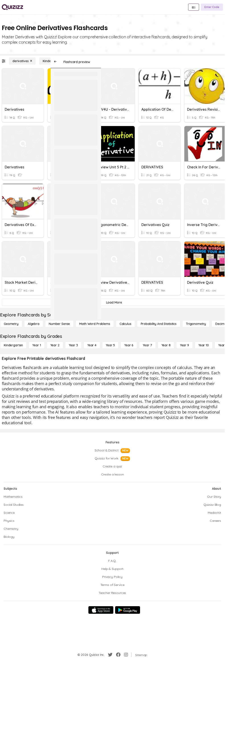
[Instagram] (126, 654)
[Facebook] (118, 654)
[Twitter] (110, 654)
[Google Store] (127, 610)
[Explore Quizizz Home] (12, 7)
